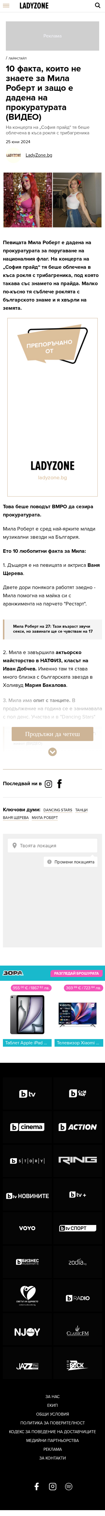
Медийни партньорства (52, 1440)
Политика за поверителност (52, 1423)
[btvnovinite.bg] (27, 1194)
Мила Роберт (45, 817)
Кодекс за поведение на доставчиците (52, 1431)
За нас (53, 1396)
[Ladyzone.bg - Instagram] (49, 784)
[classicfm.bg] (77, 1329)
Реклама (52, 1449)
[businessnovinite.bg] (27, 1262)
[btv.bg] (27, 1093)
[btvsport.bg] (77, 1228)
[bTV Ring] (77, 1161)
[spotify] (68, 1487)
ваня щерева (16, 817)
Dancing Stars (57, 810)
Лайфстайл (17, 58)
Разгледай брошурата (76, 973)
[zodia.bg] (77, 1262)
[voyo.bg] (27, 1228)
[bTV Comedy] (77, 1093)
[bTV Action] (77, 1127)
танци (81, 810)
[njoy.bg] (27, 1329)
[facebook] (36, 1487)
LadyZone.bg (39, 155)
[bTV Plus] (77, 1194)
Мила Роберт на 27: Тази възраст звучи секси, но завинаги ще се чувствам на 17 (53, 629)
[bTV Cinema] (27, 1127)
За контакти (52, 1458)
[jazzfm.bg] (27, 1363)
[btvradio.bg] (77, 1295)
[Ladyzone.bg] (34, 6)
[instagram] (52, 1487)
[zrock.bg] (77, 1363)
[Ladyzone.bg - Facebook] (59, 797)
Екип (52, 1405)
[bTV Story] (27, 1161)
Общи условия (52, 1414)
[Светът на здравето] (27, 1295)
